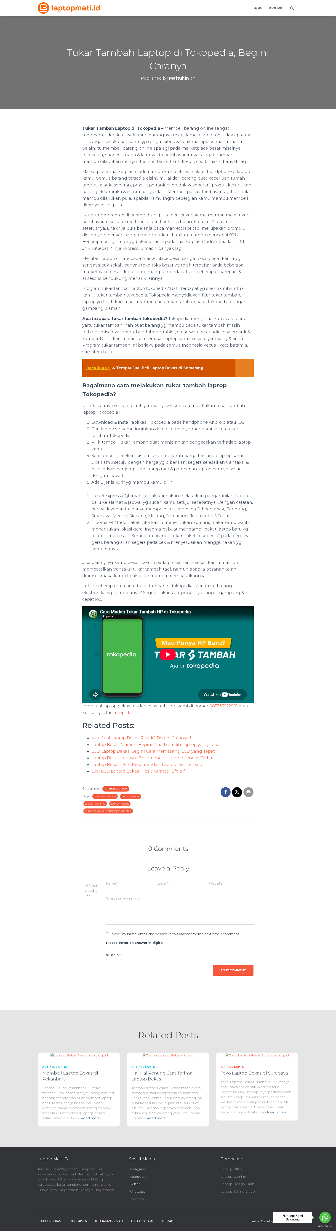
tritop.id (121, 712)
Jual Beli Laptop (105, 796)
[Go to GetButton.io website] (325, 1226)
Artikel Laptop (116, 788)
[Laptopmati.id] (68, 8)
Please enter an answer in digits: (134, 943)
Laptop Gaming (95, 803)
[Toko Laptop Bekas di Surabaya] (257, 1055)
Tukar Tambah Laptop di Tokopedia (108, 811)
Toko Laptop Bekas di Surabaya (254, 1073)
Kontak (275, 8)
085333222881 (223, 705)
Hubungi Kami (51, 1221)
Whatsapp (137, 1191)
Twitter (134, 1184)
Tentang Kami (142, 1221)
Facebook (137, 1176)
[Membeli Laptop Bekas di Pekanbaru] (79, 1055)
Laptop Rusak (120, 803)
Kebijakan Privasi (109, 1221)
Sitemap (166, 1221)
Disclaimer (78, 1221)
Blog (258, 8)
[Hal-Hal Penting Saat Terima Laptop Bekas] (168, 1055)
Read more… (91, 1118)
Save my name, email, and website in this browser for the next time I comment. (176, 934)
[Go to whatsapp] (325, 1217)
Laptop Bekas (130, 796)
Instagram (137, 1169)
